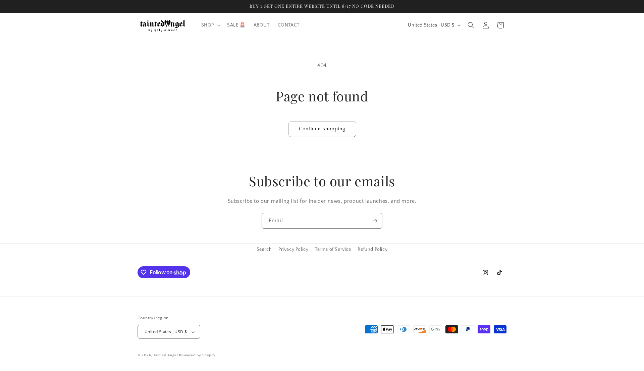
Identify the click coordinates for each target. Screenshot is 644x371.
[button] (210, 25)
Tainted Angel (166, 356)
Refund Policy (372, 249)
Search (264, 249)
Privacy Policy (293, 249)
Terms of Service (333, 249)
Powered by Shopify (197, 356)
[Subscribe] (374, 221)
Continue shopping (322, 129)
